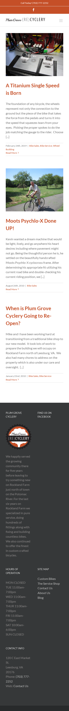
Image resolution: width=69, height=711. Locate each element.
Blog (41, 597)
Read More (11, 152)
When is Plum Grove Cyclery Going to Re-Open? (28, 315)
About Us (44, 593)
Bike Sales (34, 145)
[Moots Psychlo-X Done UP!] (34, 189)
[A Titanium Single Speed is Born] (34, 54)
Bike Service (46, 145)
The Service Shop (49, 583)
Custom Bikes (47, 578)
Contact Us (20, 686)
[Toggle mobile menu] (61, 21)
